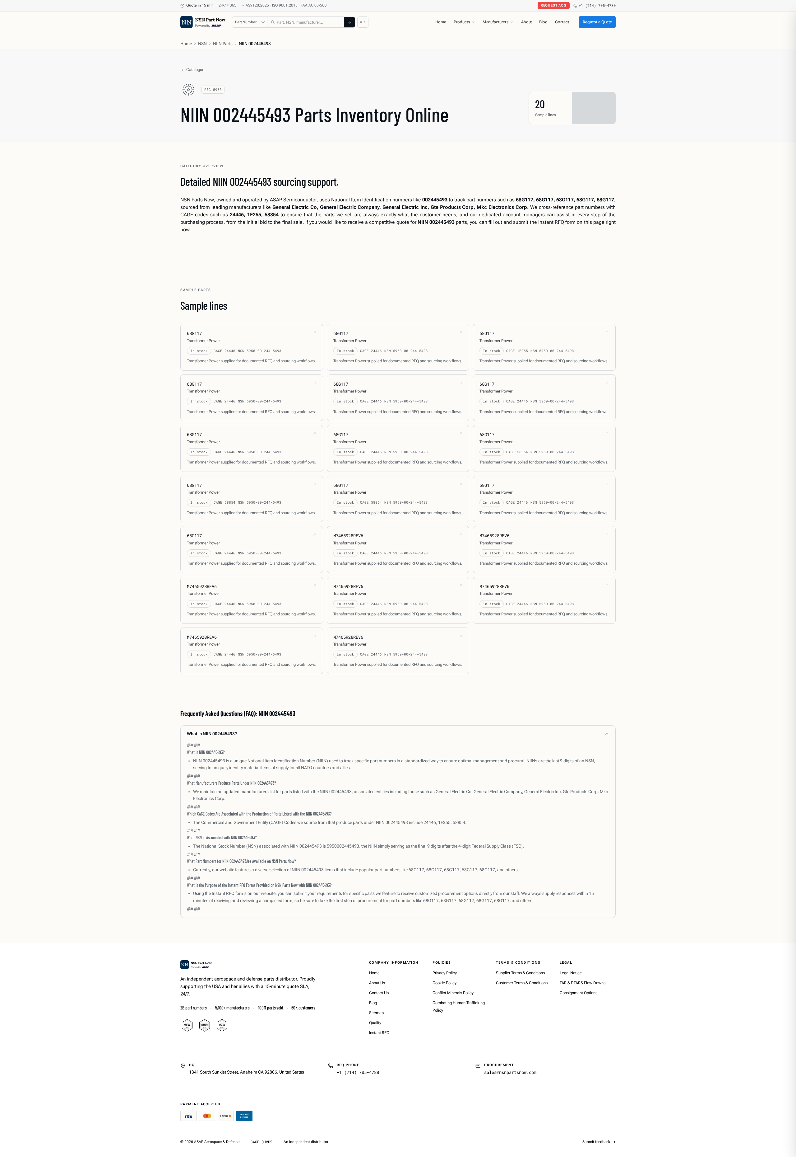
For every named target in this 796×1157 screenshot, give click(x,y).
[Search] (349, 22)
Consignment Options (578, 992)
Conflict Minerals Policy (453, 992)
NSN (202, 43)
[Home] (196, 964)
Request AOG (554, 5)
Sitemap (376, 1012)
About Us (377, 983)
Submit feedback (596, 1142)
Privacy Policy (445, 973)
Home (440, 22)
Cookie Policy (444, 983)
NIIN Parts (223, 43)
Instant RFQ (379, 1032)
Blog (543, 22)
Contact (562, 22)
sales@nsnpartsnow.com (510, 1072)
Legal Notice (571, 973)
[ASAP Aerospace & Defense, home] (202, 22)
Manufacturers (496, 22)
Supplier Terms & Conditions (520, 973)
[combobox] (305, 22)
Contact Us (379, 992)
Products (462, 22)
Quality (375, 1022)
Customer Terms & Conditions (522, 983)
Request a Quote (597, 22)
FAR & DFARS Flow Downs (582, 983)
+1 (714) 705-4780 (597, 5)
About (526, 22)
